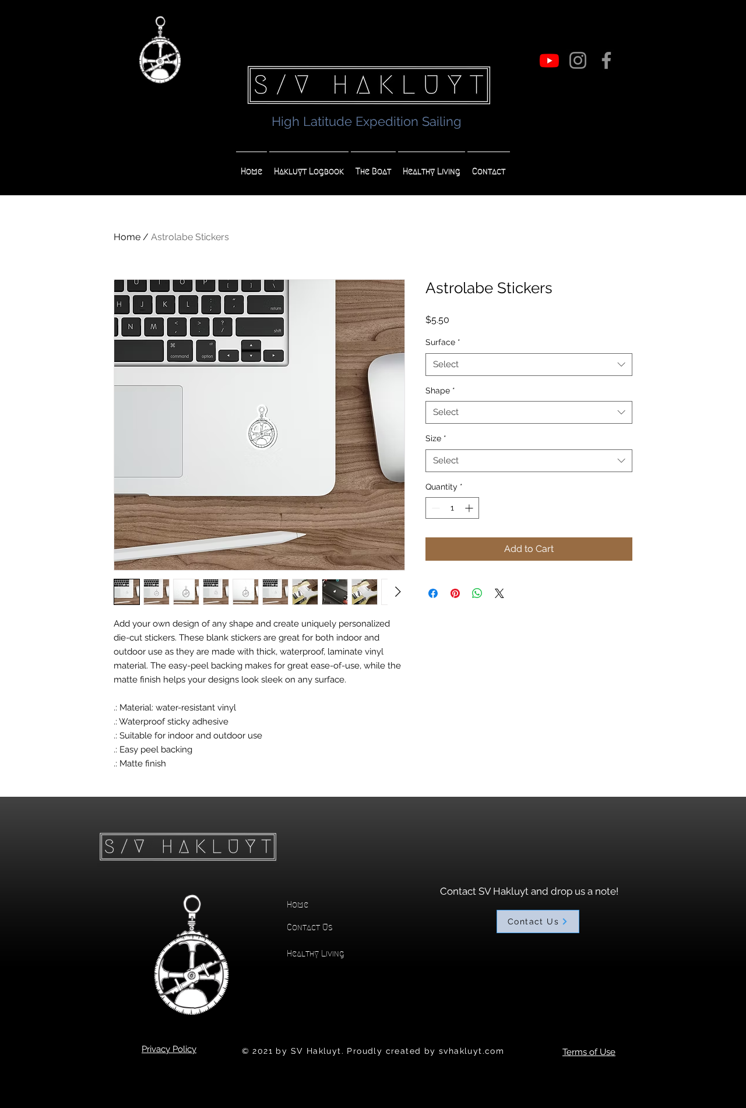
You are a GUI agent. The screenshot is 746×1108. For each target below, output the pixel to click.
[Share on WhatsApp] (477, 593)
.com (494, 1051)
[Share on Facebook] (433, 593)
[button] (309, 166)
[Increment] (470, 508)
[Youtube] (549, 60)
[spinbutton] (452, 508)
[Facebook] (606, 60)
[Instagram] (577, 60)
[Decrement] (434, 508)
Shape (440, 390)
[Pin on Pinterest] (455, 593)
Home (127, 236)
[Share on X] (499, 593)
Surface (442, 342)
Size (435, 438)
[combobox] (528, 364)
